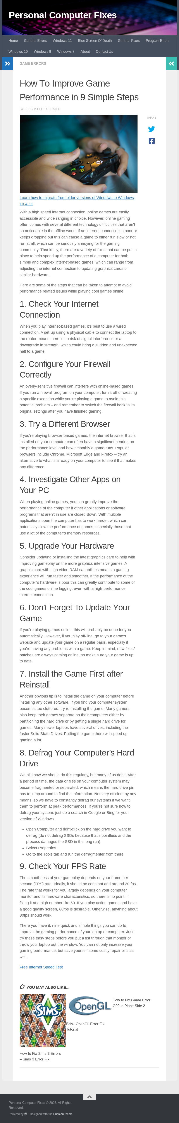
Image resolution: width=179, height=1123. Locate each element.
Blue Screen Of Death (95, 41)
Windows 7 (65, 51)
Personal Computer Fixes (63, 15)
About (85, 51)
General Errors (35, 41)
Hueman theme (62, 1114)
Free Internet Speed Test (41, 967)
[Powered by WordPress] (25, 1114)
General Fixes (129, 41)
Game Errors (33, 63)
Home (13, 41)
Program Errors (157, 41)
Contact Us (104, 51)
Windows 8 (42, 51)
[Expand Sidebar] (7, 63)
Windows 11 (62, 41)
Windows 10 (18, 51)
